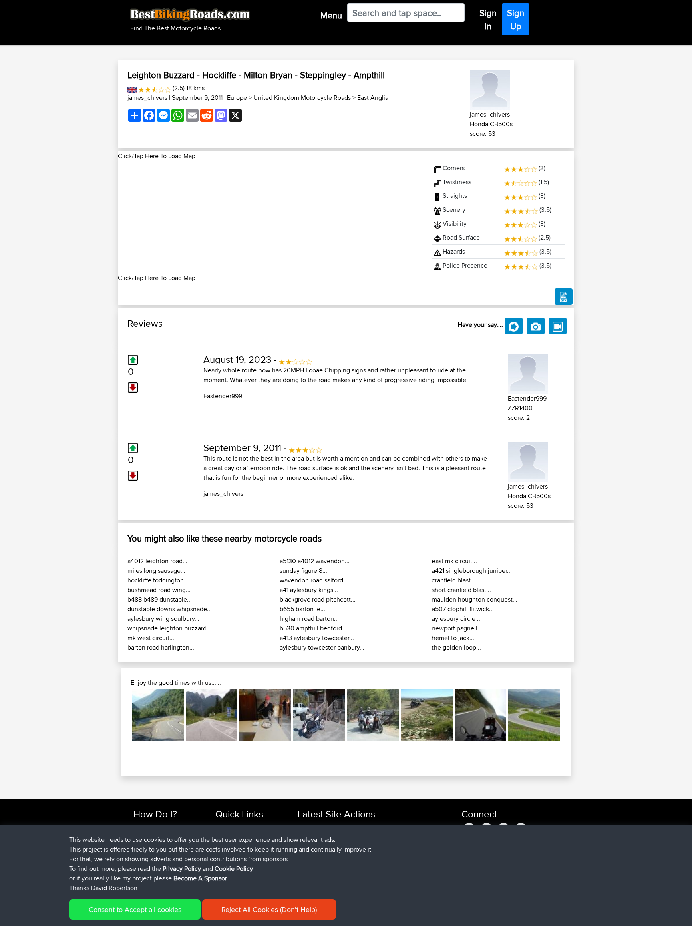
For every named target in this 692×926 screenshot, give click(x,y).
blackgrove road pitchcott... (318, 599)
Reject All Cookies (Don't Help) (269, 909)
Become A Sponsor (200, 878)
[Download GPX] (564, 296)
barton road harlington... (160, 647)
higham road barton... (309, 618)
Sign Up (515, 19)
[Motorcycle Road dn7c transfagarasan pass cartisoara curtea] (480, 715)
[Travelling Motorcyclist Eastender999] (528, 372)
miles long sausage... (156, 570)
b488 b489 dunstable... (159, 599)
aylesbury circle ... (457, 618)
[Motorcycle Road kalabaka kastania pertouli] (265, 715)
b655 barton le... (302, 609)
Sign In (488, 19)
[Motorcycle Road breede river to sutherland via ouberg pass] (427, 715)
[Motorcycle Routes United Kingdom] (132, 88)
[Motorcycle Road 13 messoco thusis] (534, 715)
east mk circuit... (454, 561)
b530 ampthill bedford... (313, 628)
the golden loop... (456, 647)
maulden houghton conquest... (474, 599)
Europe (237, 97)
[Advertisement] (270, 217)
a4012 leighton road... (157, 561)
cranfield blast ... (454, 580)
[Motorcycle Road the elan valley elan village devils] (373, 715)
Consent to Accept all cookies (135, 909)
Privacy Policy (182, 868)
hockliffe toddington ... (158, 580)
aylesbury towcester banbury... (322, 647)
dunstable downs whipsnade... (169, 609)
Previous (120, 715)
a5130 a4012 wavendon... (315, 561)
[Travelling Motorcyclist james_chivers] (490, 88)
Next (572, 715)
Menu (331, 15)
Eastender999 (222, 396)
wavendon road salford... (314, 580)
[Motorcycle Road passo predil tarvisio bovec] (211, 715)
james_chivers (147, 97)
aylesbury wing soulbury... (163, 618)
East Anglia (372, 97)
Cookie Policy (234, 868)
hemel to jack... (453, 637)
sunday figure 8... (303, 570)
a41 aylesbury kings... (309, 589)
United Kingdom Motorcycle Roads (302, 97)
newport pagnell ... (458, 628)
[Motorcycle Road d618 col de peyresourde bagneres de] (158, 715)
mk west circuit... (150, 637)
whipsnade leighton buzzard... (169, 628)
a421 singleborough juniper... (472, 570)
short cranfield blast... (461, 589)
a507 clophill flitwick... (463, 609)
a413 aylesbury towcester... (317, 637)
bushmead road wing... (159, 589)
